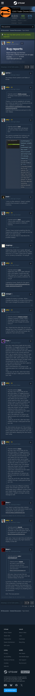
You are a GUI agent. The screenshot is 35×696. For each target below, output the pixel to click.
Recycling (22, 642)
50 (33, 606)
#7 (31, 289)
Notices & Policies (9, 660)
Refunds (6, 666)
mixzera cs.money (23, 316)
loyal (19, 126)
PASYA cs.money (22, 94)
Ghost (10, 515)
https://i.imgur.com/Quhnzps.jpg (15, 512)
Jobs (20, 635)
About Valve (22, 632)
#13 (31, 515)
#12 (31, 498)
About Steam (8, 632)
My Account (22, 663)
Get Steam (22, 653)
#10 (31, 378)
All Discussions (5, 30)
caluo (19, 270)
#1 (31, 82)
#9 (31, 336)
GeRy (8, 42)
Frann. (19, 390)
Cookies (6, 663)
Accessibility (7, 656)
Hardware (22, 639)
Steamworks (7, 639)
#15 (31, 597)
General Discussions (15, 30)
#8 (31, 305)
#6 (31, 258)
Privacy (6, 653)
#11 (31, 437)
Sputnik (20, 527)
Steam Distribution (9, 642)
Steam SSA (7, 635)
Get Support (22, 660)
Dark (19, 219)
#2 (31, 115)
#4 (31, 208)
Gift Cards (7, 645)
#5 (31, 240)
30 (31, 606)
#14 (31, 544)
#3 (31, 192)
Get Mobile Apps (10, 690)
